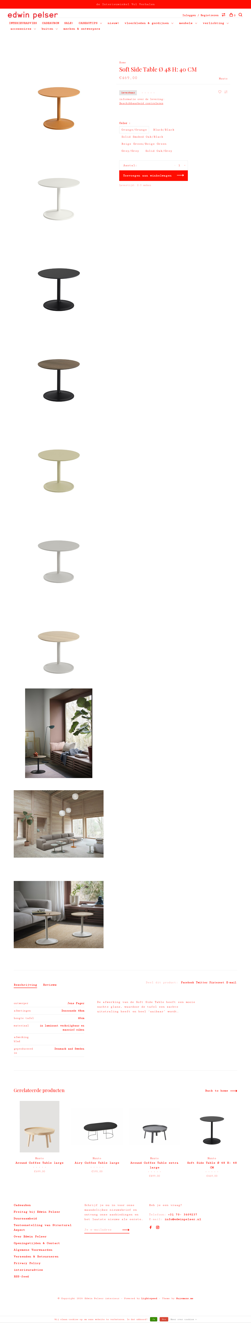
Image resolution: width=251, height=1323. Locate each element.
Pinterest (216, 982)
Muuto (223, 78)
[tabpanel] (39, 1140)
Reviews (50, 984)
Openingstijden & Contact (37, 1243)
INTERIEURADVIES (23, 23)
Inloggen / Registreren (200, 15)
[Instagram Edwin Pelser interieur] (157, 1227)
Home (122, 62)
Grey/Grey (130, 151)
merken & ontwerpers (81, 28)
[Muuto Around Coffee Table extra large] (154, 1126)
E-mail (231, 982)
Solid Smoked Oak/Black (142, 136)
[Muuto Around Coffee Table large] (39, 1126)
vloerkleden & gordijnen (147, 23)
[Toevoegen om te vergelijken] (225, 92)
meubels (186, 23)
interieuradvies (28, 1269)
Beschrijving (25, 984)
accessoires (20, 28)
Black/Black (163, 129)
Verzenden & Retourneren (36, 1256)
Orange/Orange (134, 129)
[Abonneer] (124, 1229)
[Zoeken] (241, 15)
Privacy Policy (27, 1263)
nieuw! (113, 23)
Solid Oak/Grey (158, 151)
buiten (47, 28)
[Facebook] (150, 1227)
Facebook (187, 982)
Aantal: (130, 165)
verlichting (213, 23)
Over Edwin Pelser (30, 1236)
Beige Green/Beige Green (143, 143)
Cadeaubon (22, 1205)
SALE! (69, 23)
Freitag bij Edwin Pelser (37, 1211)
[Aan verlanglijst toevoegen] (220, 92)
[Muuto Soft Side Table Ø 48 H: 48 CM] (212, 1126)
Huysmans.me (184, 1298)
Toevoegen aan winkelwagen (147, 175)
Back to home (216, 1090)
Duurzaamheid (25, 1218)
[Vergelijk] (224, 15)
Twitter (201, 982)
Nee (164, 1319)
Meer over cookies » (184, 1319)
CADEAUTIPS (88, 23)
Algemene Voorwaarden (33, 1249)
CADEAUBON (50, 23)
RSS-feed (21, 1276)
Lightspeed (149, 1298)
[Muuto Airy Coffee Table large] (97, 1126)
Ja (153, 1319)
